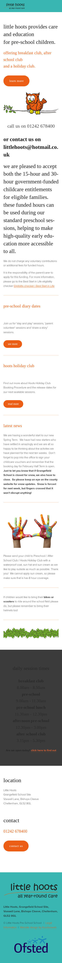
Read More (13, 403)
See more (13, 343)
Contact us (16, 846)
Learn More (16, 81)
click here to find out (43, 750)
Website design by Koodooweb (38, 927)
